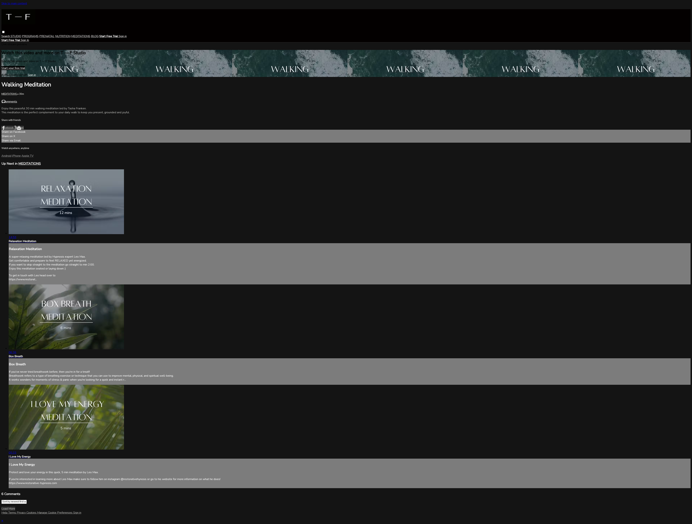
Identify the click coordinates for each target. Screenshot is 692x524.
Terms (12, 513)
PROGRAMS (30, 36)
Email (20, 128)
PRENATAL (46, 36)
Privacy (21, 513)
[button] (3, 32)
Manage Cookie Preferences (55, 513)
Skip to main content (14, 3)
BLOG (95, 36)
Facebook (7, 128)
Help (4, 513)
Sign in (123, 36)
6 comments (9, 102)
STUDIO (16, 36)
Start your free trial (13, 68)
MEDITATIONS (80, 36)
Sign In (25, 40)
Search (6, 36)
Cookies (31, 513)
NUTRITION (62, 36)
